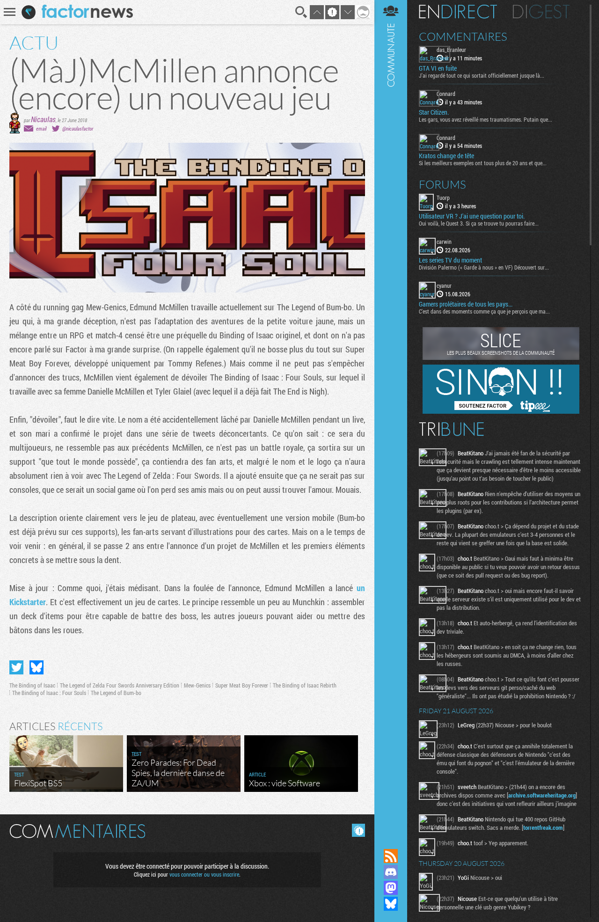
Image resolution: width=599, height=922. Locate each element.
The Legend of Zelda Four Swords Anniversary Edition (119, 685)
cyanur (444, 285)
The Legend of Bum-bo (116, 692)
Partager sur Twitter (16, 667)
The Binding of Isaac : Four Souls (49, 692)
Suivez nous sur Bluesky (391, 904)
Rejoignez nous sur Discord (391, 872)
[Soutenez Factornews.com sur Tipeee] (501, 411)
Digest (541, 12)
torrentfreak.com (543, 827)
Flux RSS (391, 856)
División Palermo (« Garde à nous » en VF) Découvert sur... (484, 267)
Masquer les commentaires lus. (358, 830)
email (41, 128)
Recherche (301, 12)
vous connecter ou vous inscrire (204, 874)
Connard (446, 93)
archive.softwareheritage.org (542, 795)
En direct (458, 12)
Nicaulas (43, 119)
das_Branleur (451, 49)
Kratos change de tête (446, 156)
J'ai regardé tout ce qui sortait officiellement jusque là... (481, 75)
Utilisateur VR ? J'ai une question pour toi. (472, 216)
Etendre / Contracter (391, 840)
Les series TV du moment (450, 260)
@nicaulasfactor (77, 128)
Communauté (390, 415)
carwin (444, 241)
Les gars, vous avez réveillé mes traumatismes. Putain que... (485, 119)
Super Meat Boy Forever (241, 685)
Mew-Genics (197, 685)
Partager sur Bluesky (36, 667)
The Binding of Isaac (32, 685)
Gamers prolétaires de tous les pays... (465, 304)
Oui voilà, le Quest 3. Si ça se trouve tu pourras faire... (479, 223)
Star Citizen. (434, 112)
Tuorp (443, 197)
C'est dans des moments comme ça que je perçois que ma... (484, 311)
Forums (442, 184)
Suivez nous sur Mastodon (391, 888)
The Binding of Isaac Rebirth (304, 685)
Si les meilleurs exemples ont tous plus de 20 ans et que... (483, 163)
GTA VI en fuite (438, 68)
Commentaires (463, 36)
